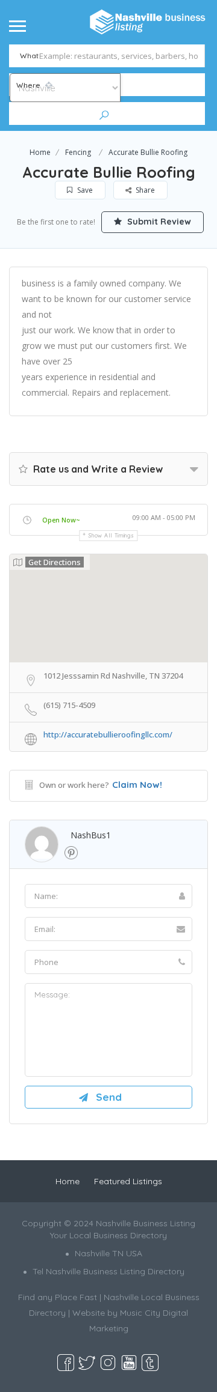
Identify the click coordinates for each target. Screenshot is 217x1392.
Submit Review (158, 221)
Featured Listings (128, 1181)
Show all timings (111, 535)
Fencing (78, 152)
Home (40, 152)
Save (84, 190)
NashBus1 (91, 835)
